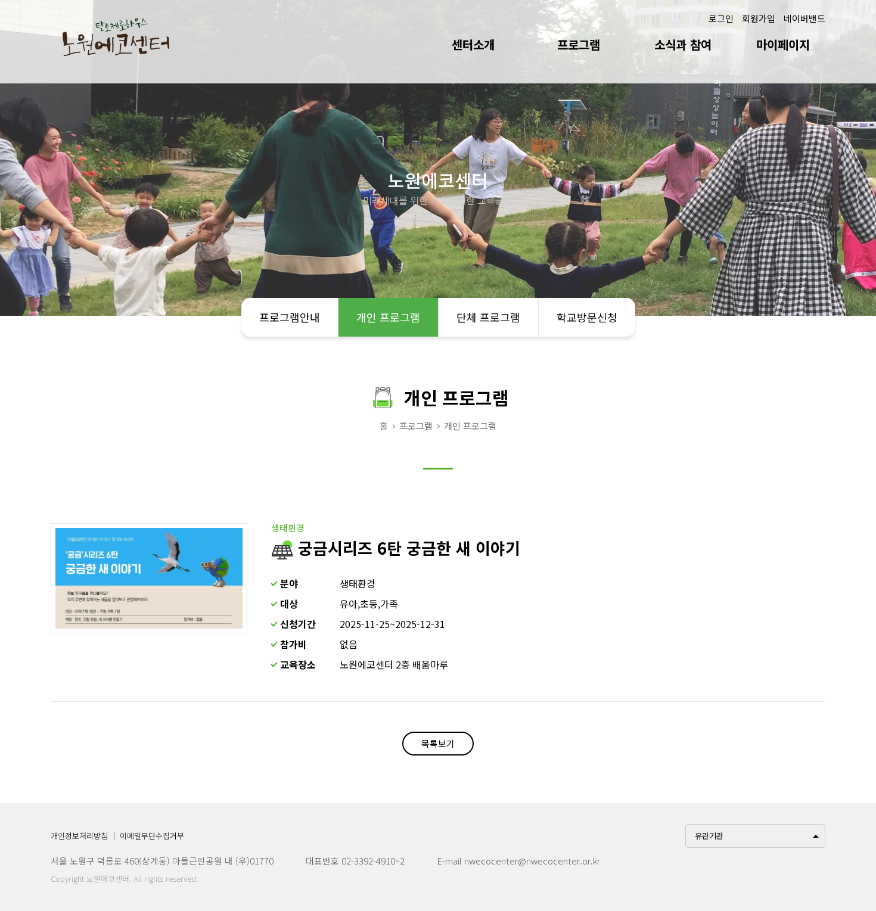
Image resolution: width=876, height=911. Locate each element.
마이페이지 (783, 44)
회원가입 (758, 18)
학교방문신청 (587, 317)
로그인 (721, 18)
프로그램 (578, 44)
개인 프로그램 (388, 317)
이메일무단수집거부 (152, 835)
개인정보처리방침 (79, 835)
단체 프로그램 (488, 317)
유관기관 (709, 835)
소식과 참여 (683, 44)
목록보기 (438, 743)
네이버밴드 (804, 18)
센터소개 (473, 44)
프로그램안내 (289, 317)
